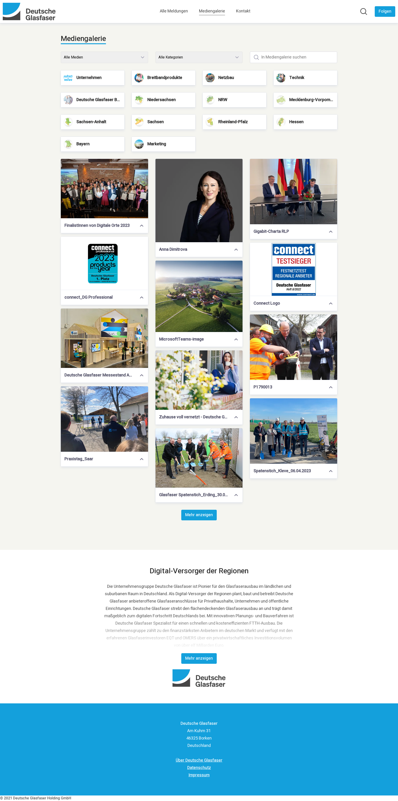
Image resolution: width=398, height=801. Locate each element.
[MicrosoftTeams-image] (199, 296)
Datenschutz (199, 768)
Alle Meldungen (174, 11)
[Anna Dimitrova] (199, 200)
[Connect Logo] (293, 269)
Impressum (199, 775)
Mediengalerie (212, 11)
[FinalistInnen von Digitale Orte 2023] (104, 188)
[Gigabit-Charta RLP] (293, 191)
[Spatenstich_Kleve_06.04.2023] (293, 431)
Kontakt (243, 11)
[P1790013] (293, 347)
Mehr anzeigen (199, 515)
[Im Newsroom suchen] (363, 11)
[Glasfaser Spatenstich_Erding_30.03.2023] (199, 458)
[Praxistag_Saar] (104, 419)
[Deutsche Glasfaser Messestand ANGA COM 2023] (104, 338)
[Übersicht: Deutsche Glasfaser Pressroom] (29, 11)
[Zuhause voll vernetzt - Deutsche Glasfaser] (199, 380)
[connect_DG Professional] (104, 263)
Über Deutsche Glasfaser (199, 760)
